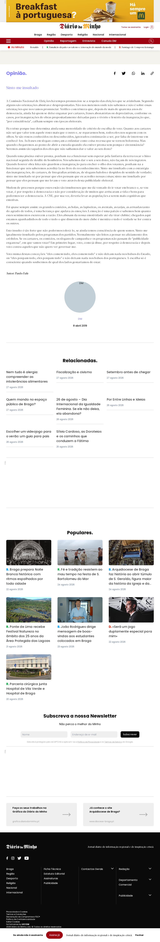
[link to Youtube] (26, 858)
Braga (10, 869)
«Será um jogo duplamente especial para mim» (126, 600)
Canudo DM (108, 41)
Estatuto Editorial (54, 874)
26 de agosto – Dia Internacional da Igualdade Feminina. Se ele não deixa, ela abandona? (79, 402)
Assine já (54, 935)
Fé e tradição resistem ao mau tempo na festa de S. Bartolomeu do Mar (79, 545)
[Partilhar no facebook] (115, 73)
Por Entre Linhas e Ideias (122, 399)
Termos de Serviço (113, 742)
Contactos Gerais (92, 869)
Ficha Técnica (52, 869)
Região (51, 34)
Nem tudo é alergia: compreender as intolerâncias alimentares (29, 373)
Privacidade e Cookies (17, 911)
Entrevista (88, 41)
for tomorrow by (17, 924)
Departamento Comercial (128, 882)
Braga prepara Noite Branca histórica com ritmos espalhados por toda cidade (27, 545)
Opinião (49, 41)
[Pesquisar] (151, 41)
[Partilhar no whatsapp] (133, 73)
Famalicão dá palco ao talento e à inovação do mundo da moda (62, 47)
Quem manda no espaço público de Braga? (29, 400)
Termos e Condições (16, 914)
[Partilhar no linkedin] (142, 73)
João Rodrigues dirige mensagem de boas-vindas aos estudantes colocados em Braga (79, 602)
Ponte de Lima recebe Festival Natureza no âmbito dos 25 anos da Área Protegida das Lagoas (27, 602)
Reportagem (68, 41)
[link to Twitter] (19, 858)
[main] (80, 448)
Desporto (67, 34)
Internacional (117, 34)
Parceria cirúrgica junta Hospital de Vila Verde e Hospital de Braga (28, 658)
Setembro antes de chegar (124, 371)
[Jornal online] (22, 28)
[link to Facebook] (7, 858)
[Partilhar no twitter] (124, 73)
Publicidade (51, 883)
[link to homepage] (80, 27)
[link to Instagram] (12, 858)
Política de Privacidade (89, 742)
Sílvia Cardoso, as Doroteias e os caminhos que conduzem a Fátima (78, 433)
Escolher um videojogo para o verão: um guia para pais (29, 433)
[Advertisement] (80, 483)
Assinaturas (51, 878)
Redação (124, 869)
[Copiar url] (152, 73)
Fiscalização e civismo (70, 371)
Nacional (98, 34)
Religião (83, 34)
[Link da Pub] (80, 11)
